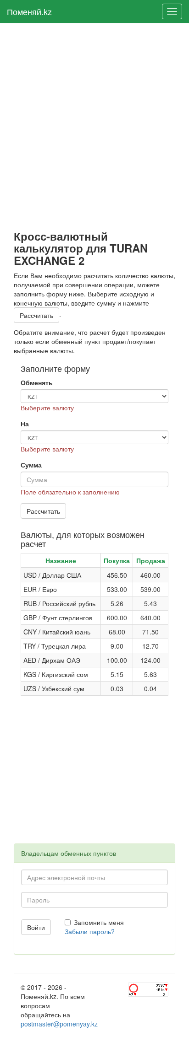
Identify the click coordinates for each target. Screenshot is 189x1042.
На (25, 423)
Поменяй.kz (29, 11)
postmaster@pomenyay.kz (59, 1023)
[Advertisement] (94, 126)
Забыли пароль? (90, 931)
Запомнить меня (99, 922)
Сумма (31, 464)
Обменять (37, 382)
